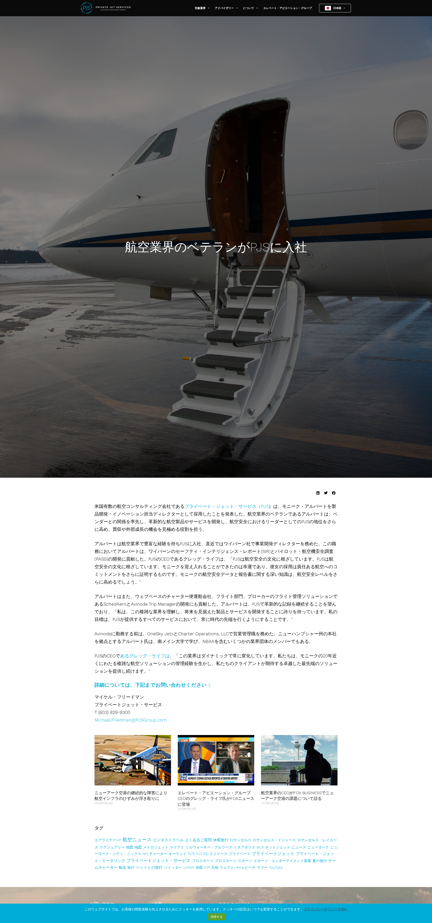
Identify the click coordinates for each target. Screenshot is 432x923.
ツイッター (173, 867)
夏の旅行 (320, 861)
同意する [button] (217, 916)
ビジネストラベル (168, 840)
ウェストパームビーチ (238, 867)
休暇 (199, 867)
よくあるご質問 (198, 840)
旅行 (131, 867)
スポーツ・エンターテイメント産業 (282, 861)
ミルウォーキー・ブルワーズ (208, 847)
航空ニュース (137, 839)
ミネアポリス (244, 847)
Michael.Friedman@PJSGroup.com (130, 720)
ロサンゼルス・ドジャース (274, 840)
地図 (129, 847)
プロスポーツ (203, 861)
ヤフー (262, 867)
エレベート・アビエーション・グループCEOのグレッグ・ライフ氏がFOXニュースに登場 (216, 798)
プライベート (239, 854)
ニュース (299, 847)
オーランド (178, 854)
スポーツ (245, 861)
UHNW (188, 867)
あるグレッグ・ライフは (145, 655)
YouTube (276, 867)
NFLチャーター (155, 854)
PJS (191, 853)
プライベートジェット (273, 853)
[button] (207, 8)
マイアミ (177, 847)
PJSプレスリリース (211, 854)
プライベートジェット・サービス (158, 860)
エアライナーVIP (107, 840)
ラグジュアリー (112, 847)
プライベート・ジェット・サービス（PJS (226, 506)
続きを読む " (102, 811)
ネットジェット (277, 847)
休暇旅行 (220, 840)
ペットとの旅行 (149, 867)
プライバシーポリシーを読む (326, 909)
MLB (260, 847)
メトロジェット (155, 847)
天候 (214, 867)
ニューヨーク (318, 847)
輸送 (122, 867)
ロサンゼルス (240, 840)
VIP (207, 867)
